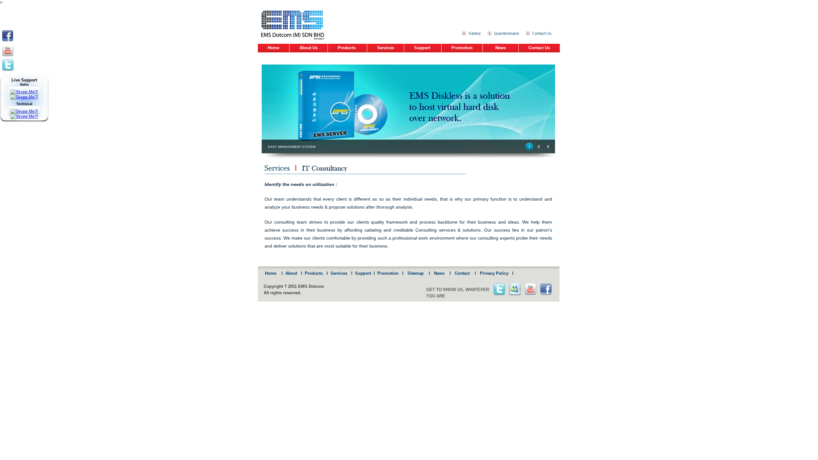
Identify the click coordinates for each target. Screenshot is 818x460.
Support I (363, 273)
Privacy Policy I (494, 273)
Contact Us (539, 47)
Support (422, 47)
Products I (315, 273)
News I (440, 273)
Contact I (463, 273)
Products (347, 47)
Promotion (462, 47)
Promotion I (389, 273)
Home (273, 47)
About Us (308, 47)
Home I (272, 273)
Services (385, 47)
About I (292, 273)
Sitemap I (417, 273)
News (500, 47)
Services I (340, 273)
